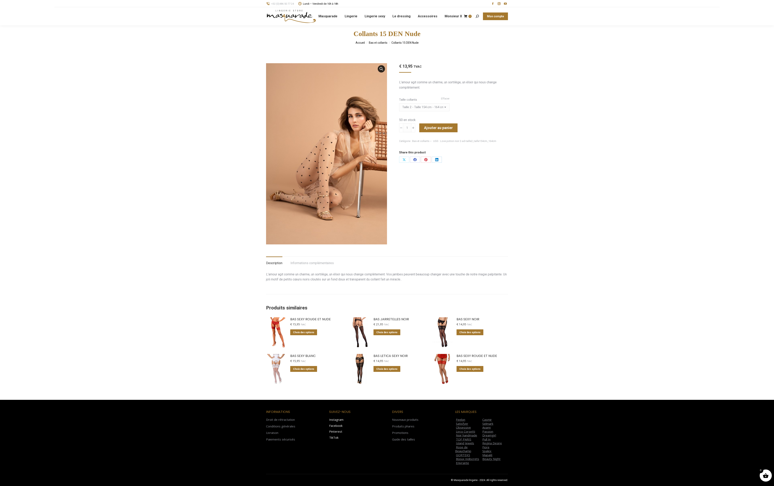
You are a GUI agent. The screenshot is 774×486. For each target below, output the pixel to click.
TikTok (333, 437)
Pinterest (335, 431)
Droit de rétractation (280, 420)
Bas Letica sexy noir (390, 356)
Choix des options (303, 332)
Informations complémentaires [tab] (312, 263)
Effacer (445, 98)
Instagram (336, 420)
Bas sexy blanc (303, 356)
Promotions (400, 433)
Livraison (272, 433)
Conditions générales (280, 426)
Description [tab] (274, 263)
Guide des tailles (403, 439)
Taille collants (408, 99)
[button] (381, 68)
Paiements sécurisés (280, 439)
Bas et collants (420, 141)
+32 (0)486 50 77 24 (282, 3)
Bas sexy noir (468, 319)
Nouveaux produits (405, 420)
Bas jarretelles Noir (391, 319)
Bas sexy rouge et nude (310, 319)
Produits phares (403, 426)
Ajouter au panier (438, 128)
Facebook (335, 426)
